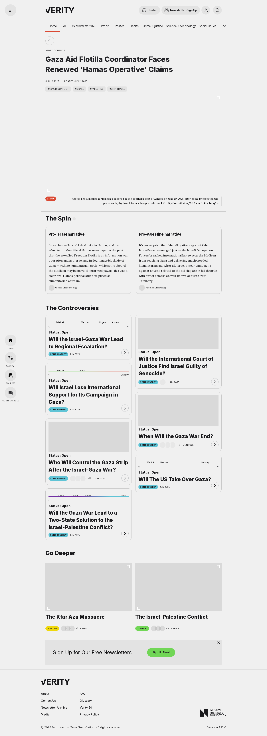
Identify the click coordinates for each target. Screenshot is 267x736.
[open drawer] (10, 10)
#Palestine (96, 89)
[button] (54, 329)
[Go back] (49, 40)
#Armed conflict (58, 89)
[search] (217, 10)
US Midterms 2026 (83, 26)
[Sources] (10, 375)
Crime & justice (153, 26)
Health (134, 26)
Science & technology (181, 26)
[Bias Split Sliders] (10, 358)
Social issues (207, 26)
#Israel (79, 89)
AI (64, 26)
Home (52, 26)
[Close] (219, 643)
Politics (119, 26)
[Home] (10, 340)
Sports (225, 26)
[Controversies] (10, 393)
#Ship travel (117, 89)
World (105, 26)
